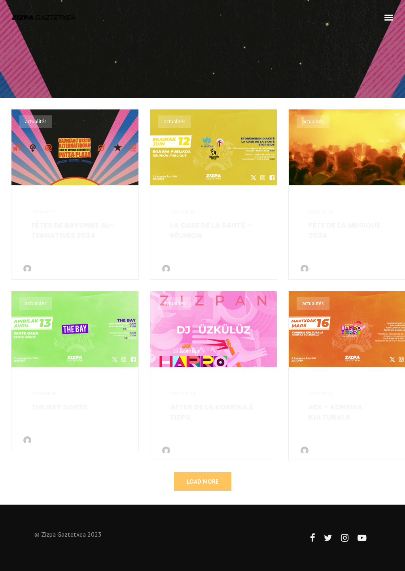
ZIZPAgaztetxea (52, 268)
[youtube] (362, 542)
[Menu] (389, 17)
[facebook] (312, 538)
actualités (36, 121)
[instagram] (344, 538)
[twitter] (328, 538)
